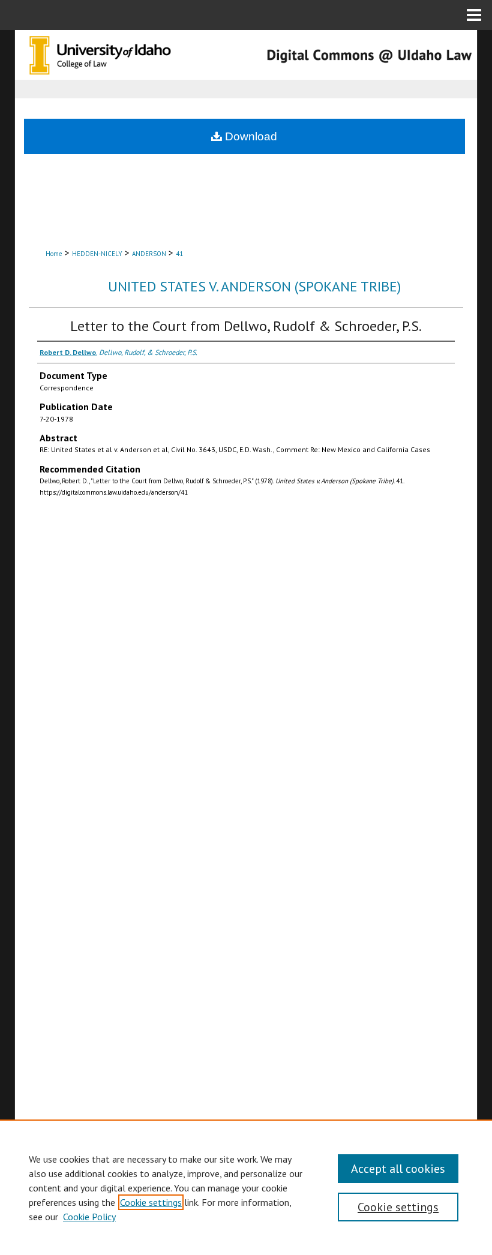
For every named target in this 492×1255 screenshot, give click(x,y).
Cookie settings (151, 1202)
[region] (246, 1187)
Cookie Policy (89, 1217)
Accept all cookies (398, 1168)
